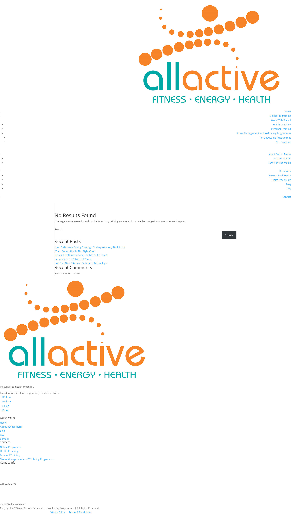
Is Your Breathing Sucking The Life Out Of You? (81, 255)
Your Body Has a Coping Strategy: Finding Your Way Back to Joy (90, 247)
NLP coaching (283, 142)
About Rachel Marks (279, 154)
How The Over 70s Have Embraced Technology (81, 263)
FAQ (288, 188)
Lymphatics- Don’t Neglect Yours (73, 259)
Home (287, 111)
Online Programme (280, 115)
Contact (286, 196)
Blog (288, 184)
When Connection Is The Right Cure (75, 251)
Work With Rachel (281, 120)
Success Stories (282, 158)
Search (58, 229)
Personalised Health (279, 175)
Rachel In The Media (279, 162)
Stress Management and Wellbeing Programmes (263, 133)
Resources (285, 171)
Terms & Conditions (80, 512)
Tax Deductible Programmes (275, 137)
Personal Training (281, 128)
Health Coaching (281, 124)
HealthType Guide (281, 179)
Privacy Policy (57, 512)
